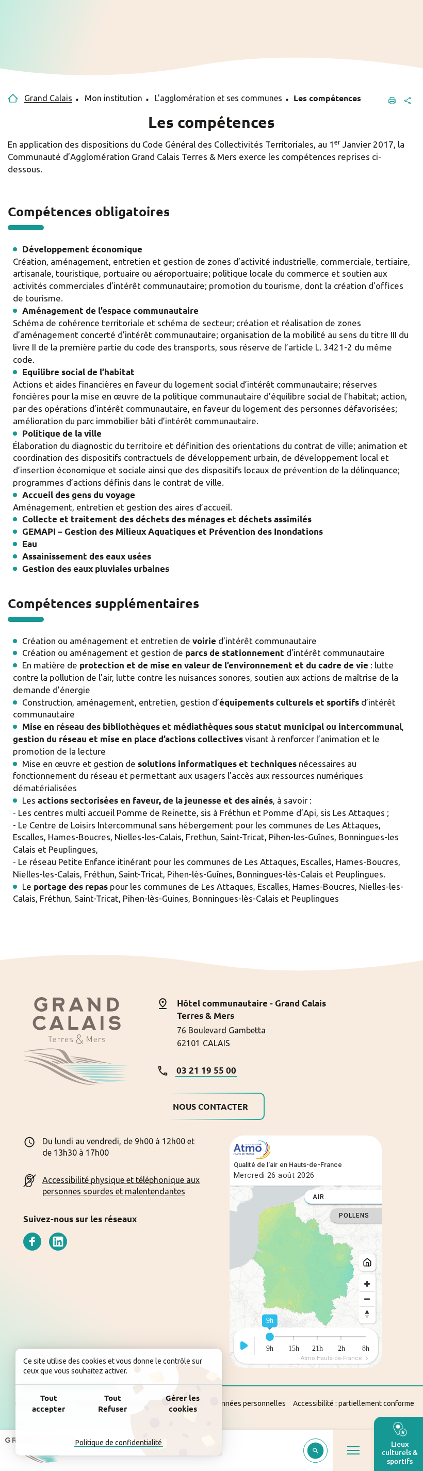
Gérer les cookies (183, 1403)
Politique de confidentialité (118, 1442)
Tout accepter (48, 1403)
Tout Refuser (112, 1403)
